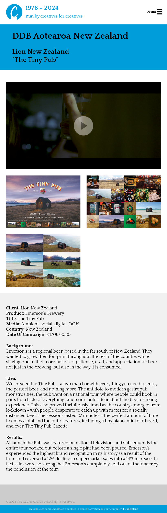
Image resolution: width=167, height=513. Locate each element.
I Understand (130, 509)
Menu (151, 11)
